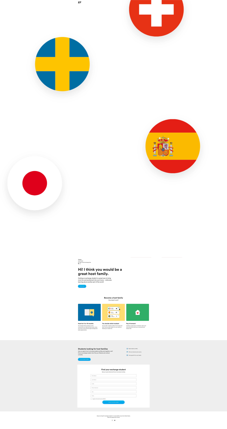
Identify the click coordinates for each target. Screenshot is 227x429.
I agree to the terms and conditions (99, 398)
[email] (115, 420)
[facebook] (112, 420)
